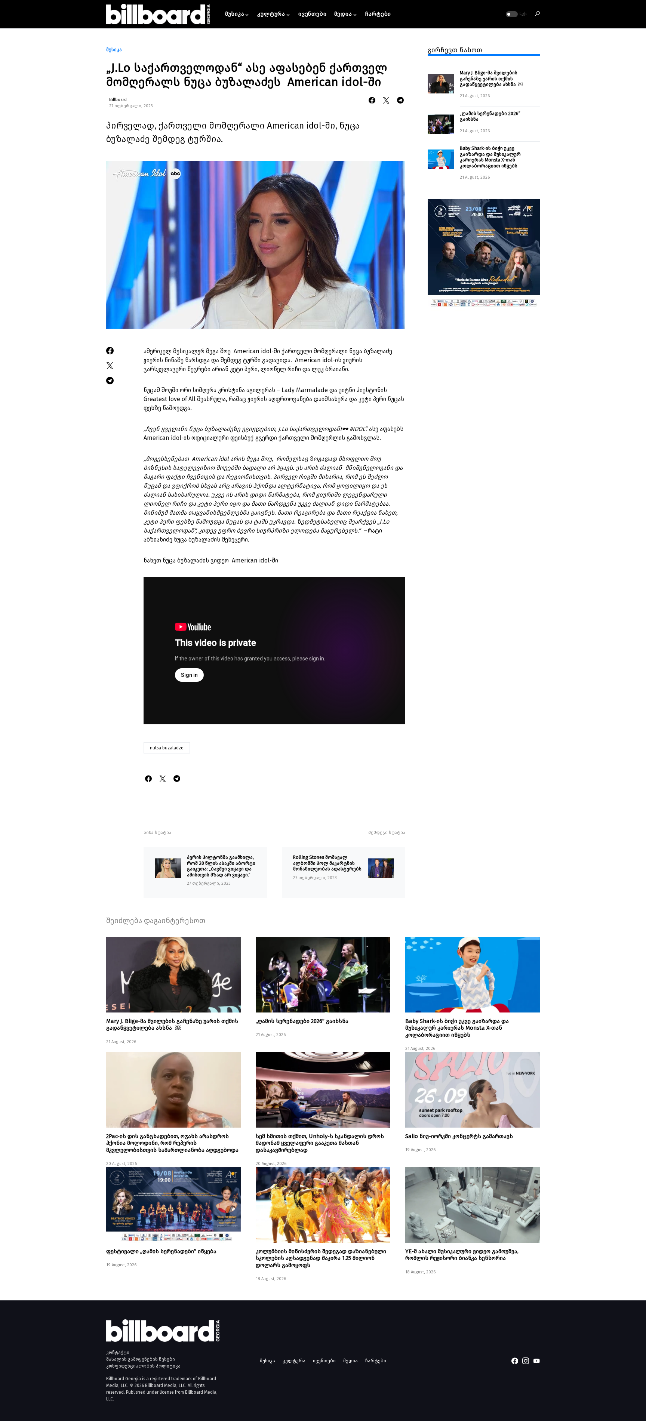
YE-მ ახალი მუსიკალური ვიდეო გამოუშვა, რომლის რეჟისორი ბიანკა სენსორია (462, 1254)
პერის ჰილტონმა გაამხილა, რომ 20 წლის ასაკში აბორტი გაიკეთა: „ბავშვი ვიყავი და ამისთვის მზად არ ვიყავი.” (221, 865)
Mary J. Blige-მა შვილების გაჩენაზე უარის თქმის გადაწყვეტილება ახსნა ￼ (491, 78)
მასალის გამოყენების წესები (140, 1359)
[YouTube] (536, 1360)
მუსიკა (114, 49)
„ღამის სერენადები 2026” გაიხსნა (490, 116)
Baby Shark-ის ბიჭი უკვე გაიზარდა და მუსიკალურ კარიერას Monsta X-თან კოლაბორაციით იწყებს (490, 157)
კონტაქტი (117, 1352)
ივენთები (324, 1360)
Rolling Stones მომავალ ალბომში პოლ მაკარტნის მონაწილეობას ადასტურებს (327, 863)
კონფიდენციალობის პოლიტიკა (143, 1366)
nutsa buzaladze (167, 747)
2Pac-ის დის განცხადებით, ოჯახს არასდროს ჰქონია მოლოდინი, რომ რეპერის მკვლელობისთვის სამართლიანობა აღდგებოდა (172, 1143)
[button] (515, 14)
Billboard (118, 99)
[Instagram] (525, 1360)
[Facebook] (514, 1360)
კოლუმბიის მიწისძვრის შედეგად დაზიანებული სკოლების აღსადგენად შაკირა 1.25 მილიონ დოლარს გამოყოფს (321, 1258)
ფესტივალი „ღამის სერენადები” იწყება (161, 1251)
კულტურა (294, 1360)
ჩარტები (375, 1360)
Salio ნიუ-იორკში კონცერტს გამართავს (459, 1136)
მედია (350, 1360)
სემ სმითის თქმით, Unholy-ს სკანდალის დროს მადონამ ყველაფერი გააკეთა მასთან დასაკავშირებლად (320, 1143)
